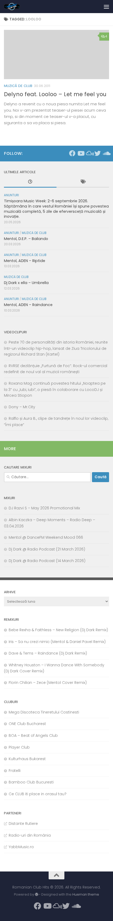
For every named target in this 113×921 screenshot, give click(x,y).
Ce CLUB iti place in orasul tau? (37, 794)
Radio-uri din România (30, 835)
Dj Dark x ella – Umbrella (26, 282)
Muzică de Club (18, 85)
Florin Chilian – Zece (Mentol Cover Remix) (48, 682)
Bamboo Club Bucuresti (31, 782)
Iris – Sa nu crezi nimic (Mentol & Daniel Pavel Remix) (57, 641)
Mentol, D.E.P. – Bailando (26, 238)
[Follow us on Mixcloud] (89, 153)
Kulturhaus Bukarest (27, 758)
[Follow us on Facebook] (72, 153)
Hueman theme (85, 894)
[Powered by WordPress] (36, 894)
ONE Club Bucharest (27, 723)
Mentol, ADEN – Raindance (28, 304)
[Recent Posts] (30, 182)
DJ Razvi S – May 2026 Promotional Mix (44, 508)
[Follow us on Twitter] (97, 153)
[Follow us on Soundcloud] (106, 153)
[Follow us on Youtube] (81, 153)
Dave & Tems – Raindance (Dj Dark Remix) (48, 653)
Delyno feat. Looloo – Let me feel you (55, 94)
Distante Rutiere (23, 823)
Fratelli (14, 770)
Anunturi (11, 195)
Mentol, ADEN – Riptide (24, 260)
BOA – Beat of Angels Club (33, 735)
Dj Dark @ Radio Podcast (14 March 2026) (47, 560)
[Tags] (82, 182)
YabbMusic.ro (21, 846)
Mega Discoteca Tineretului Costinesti (44, 712)
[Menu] (106, 6)
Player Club (19, 747)
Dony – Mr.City (22, 407)
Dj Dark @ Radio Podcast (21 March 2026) (47, 549)
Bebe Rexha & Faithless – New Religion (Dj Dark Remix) (58, 630)
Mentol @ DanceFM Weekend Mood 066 (46, 537)
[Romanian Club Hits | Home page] (14, 6)
